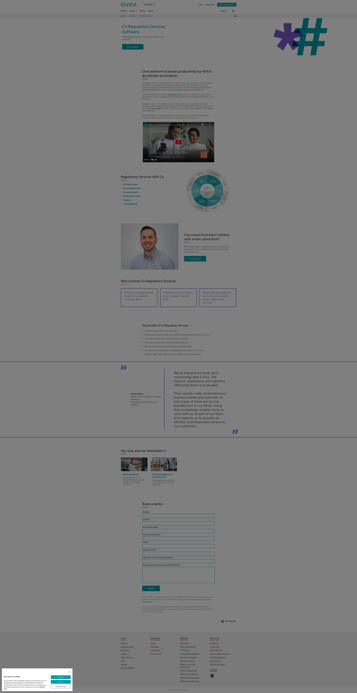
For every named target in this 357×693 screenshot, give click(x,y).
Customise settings (61, 686)
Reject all (60, 681)
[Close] (70, 672)
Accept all (60, 677)
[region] (37, 679)
